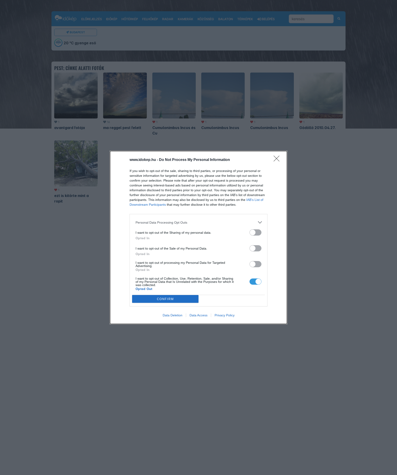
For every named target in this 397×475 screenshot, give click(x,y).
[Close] (278, 160)
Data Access (198, 315)
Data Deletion (172, 315)
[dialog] (198, 237)
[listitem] (198, 222)
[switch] (255, 232)
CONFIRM (165, 299)
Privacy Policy (225, 315)
